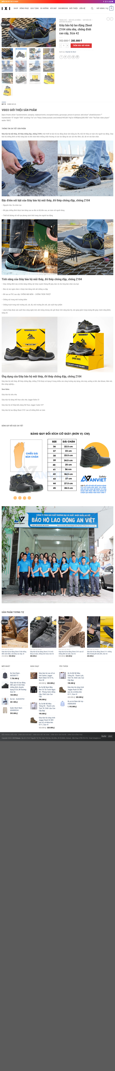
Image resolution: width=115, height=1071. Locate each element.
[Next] (113, 638)
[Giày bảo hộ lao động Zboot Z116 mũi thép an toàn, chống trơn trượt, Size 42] (43, 632)
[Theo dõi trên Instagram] (105, 1)
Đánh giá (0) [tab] (11, 104)
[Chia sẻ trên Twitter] (65, 57)
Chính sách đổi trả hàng (41, 734)
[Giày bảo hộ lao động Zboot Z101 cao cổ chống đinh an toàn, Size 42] (72, 632)
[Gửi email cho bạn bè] (69, 57)
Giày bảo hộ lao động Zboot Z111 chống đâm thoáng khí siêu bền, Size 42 (99, 653)
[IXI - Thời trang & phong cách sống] (6, 8)
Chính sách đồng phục (75, 734)
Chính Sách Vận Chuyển (58, 734)
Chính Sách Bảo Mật (25, 734)
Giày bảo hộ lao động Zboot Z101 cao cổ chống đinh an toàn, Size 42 (71, 653)
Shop (16, 8)
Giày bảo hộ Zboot (65, 22)
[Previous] (1, 638)
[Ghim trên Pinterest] (73, 57)
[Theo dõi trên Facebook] (103, 1)
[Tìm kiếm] (92, 8)
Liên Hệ (82, 8)
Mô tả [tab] (4, 104)
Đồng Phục (24, 8)
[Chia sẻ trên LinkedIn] (77, 57)
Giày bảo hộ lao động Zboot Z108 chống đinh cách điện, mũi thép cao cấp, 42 (14, 653)
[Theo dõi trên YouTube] (112, 1)
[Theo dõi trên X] (108, 1)
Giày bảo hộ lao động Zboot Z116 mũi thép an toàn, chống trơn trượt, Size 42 (42, 653)
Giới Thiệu (73, 8)
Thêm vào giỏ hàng (81, 46)
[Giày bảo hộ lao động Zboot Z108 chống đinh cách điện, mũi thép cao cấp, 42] (15, 632)
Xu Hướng (44, 8)
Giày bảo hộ (87, 20)
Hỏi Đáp (53, 8)
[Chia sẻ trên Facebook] (61, 57)
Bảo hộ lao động (75, 20)
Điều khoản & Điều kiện (9, 734)
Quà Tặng (34, 8)
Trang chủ (63, 20)
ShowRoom (63, 8)
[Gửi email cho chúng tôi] (110, 1)
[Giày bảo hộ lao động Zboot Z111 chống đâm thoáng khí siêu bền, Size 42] (100, 632)
